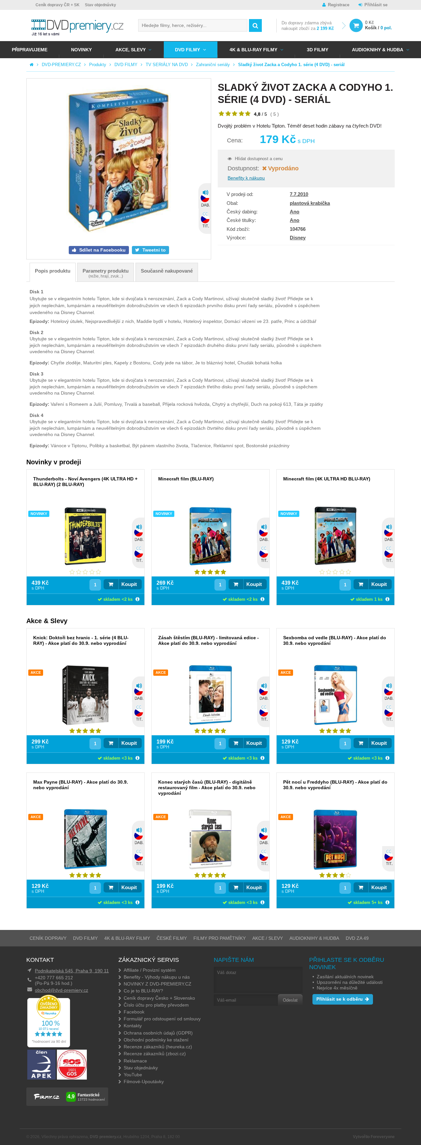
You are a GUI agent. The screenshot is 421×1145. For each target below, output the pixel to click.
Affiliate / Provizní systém (150, 970)
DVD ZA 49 (357, 938)
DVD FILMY (187, 49)
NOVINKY (81, 49)
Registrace (338, 4)
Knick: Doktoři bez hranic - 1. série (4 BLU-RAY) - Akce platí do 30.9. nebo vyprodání (81, 640)
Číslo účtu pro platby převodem (156, 1005)
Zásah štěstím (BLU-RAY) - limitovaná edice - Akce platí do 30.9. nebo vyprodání (208, 640)
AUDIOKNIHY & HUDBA (314, 938)
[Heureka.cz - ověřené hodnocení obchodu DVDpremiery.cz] (48, 1045)
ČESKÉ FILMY (172, 938)
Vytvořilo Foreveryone (374, 1136)
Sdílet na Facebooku (102, 250)
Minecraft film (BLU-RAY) (186, 478)
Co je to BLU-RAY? (143, 990)
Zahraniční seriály (213, 64)
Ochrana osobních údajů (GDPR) (158, 1032)
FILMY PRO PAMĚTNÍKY (219, 938)
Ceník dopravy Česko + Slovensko (159, 998)
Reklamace (135, 1060)
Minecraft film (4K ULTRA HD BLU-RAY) (326, 478)
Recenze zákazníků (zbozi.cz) (155, 1053)
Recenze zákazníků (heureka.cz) (158, 1046)
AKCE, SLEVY (130, 49)
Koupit (129, 584)
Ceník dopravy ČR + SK (58, 5)
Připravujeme (29, 49)
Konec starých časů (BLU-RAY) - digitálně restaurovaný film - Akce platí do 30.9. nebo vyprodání (207, 787)
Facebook (134, 1011)
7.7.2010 (299, 194)
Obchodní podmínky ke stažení (156, 1039)
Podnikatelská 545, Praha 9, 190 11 (72, 970)
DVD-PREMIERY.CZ (61, 64)
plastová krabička (310, 203)
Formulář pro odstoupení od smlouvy (162, 1018)
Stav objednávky (100, 5)
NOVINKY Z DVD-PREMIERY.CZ (157, 984)
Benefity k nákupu (246, 178)
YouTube (133, 1074)
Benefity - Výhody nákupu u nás (157, 977)
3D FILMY (317, 49)
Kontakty (133, 1025)
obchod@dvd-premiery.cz (61, 990)
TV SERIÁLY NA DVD (167, 64)
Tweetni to (153, 250)
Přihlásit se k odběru (339, 999)
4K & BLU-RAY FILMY (253, 49)
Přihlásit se (375, 4)
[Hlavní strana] (31, 64)
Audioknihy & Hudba (377, 49)
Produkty (97, 64)
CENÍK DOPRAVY (48, 938)
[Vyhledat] (255, 25)
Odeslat (290, 1000)
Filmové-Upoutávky (144, 1081)
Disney (298, 237)
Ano (294, 211)
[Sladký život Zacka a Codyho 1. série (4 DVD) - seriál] (118, 159)
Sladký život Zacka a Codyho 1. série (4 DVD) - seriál (291, 64)
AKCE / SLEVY (267, 938)
